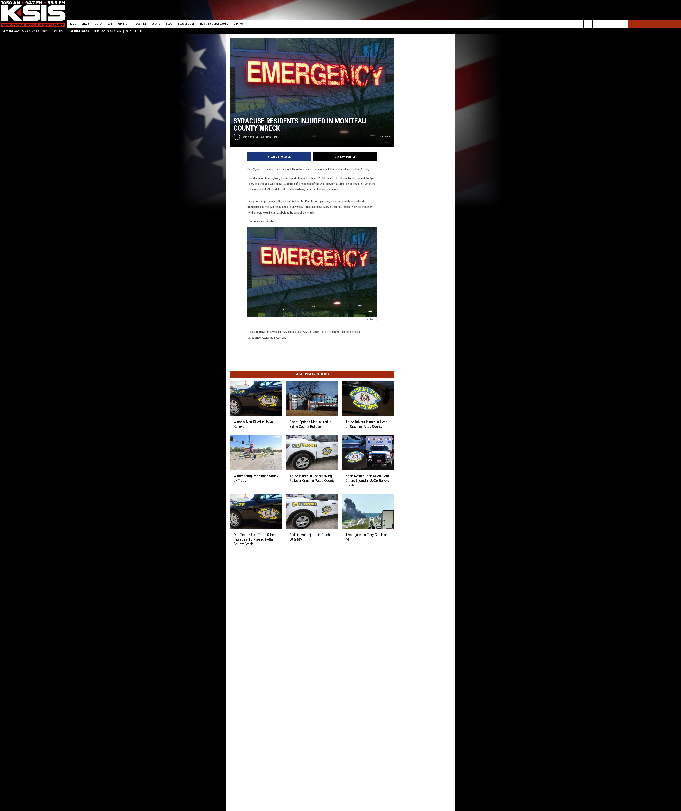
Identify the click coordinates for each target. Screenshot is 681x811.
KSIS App (58, 31)
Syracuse (355, 331)
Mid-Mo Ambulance (273, 331)
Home (72, 24)
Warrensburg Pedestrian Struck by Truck (256, 478)
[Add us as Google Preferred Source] (597, 24)
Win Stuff (124, 24)
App (110, 24)
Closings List (186, 24)
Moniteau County (294, 331)
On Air (85, 24)
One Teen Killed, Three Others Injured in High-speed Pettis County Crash (255, 539)
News (169, 24)
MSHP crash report (316, 331)
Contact (239, 24)
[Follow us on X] (614, 24)
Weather (141, 24)
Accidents (267, 337)
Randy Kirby (246, 136)
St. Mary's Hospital (339, 331)
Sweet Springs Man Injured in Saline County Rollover (310, 424)
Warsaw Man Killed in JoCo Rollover (253, 424)
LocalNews (280, 337)
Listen (98, 24)
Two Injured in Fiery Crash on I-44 (368, 536)
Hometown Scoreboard (107, 31)
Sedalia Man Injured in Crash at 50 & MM (311, 536)
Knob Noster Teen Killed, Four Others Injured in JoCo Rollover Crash (368, 480)
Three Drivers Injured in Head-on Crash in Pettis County (366, 424)
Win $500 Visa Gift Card (35, 31)
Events (156, 24)
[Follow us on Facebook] (605, 24)
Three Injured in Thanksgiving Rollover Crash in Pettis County (311, 478)
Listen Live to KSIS (79, 31)
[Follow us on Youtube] (623, 24)
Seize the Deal (134, 31)
